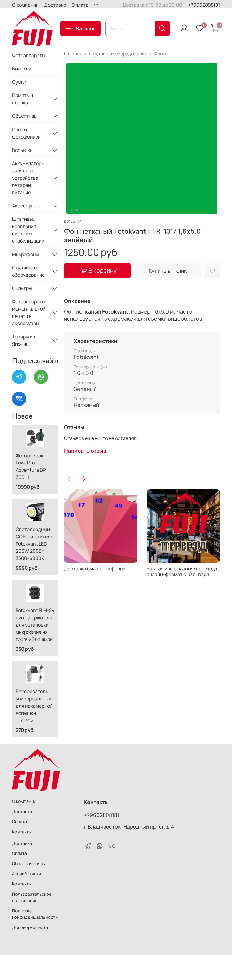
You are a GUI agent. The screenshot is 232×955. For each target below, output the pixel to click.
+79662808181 (204, 5)
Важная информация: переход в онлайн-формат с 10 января (183, 571)
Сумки (19, 82)
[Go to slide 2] (76, 210)
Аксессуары (26, 205)
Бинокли (21, 68)
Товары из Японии (23, 340)
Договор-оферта (30, 927)
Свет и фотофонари (26, 133)
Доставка (55, 5)
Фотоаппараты (28, 55)
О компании (25, 5)
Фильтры (22, 288)
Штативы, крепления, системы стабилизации (28, 230)
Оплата (80, 5)
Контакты (22, 832)
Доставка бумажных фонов (94, 568)
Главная (73, 53)
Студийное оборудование (118, 53)
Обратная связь (28, 863)
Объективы (24, 115)
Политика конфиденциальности (35, 914)
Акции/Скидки (26, 873)
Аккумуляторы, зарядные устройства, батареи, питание (29, 178)
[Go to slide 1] (72, 210)
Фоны (160, 53)
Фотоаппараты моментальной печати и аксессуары (29, 312)
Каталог (85, 28)
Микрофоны (25, 254)
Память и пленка (22, 99)
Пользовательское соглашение (31, 897)
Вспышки (22, 150)
